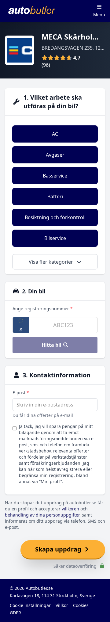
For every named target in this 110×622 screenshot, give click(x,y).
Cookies (81, 605)
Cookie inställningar (30, 605)
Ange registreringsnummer (43, 308)
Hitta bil (52, 345)
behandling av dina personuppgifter (42, 515)
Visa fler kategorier (51, 261)
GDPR (15, 613)
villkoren (70, 509)
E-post (21, 392)
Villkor (62, 605)
